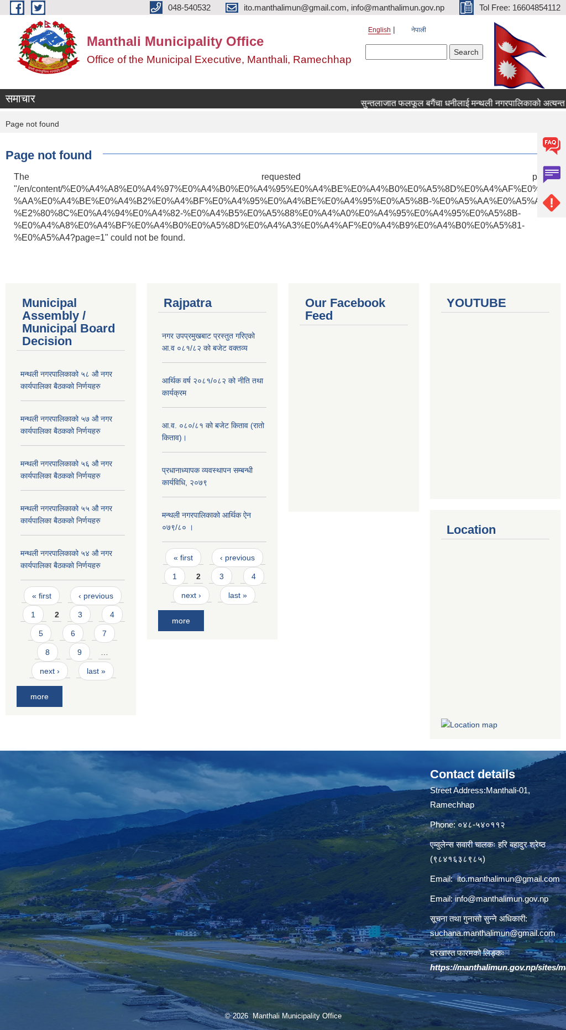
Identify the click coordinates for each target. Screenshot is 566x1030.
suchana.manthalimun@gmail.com (492, 933)
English (379, 30)
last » (96, 671)
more (39, 696)
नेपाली (418, 30)
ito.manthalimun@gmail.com (508, 878)
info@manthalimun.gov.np (501, 898)
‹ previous (95, 595)
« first (41, 595)
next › (50, 671)
